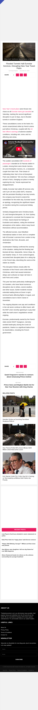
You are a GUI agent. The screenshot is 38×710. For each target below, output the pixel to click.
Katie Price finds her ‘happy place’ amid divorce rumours (19, 539)
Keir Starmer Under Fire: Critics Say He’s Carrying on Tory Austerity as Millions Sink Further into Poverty (18, 478)
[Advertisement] (19, 18)
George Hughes (14, 70)
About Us (3, 627)
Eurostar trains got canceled (21, 111)
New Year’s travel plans (11, 109)
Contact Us (4, 635)
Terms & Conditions (6, 632)
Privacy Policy (5, 630)
